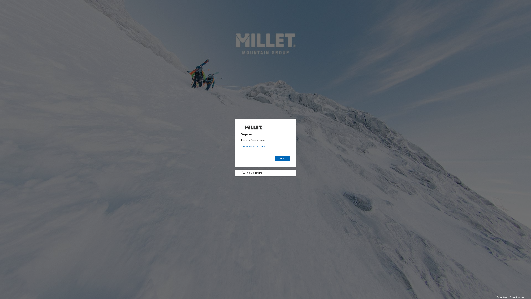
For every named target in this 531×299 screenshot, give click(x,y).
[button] (265, 173)
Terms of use (502, 297)
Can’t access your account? (253, 146)
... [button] (528, 296)
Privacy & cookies (517, 297)
